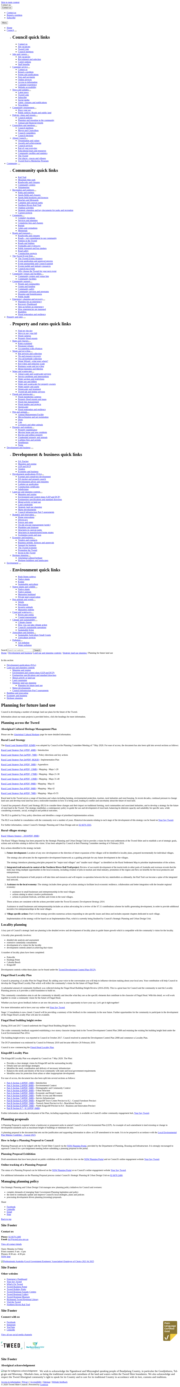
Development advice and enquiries (33, 481)
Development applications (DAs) (27, 474)
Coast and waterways (21, 612)
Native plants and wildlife (23, 587)
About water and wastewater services (34, 374)
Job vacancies (24, 57)
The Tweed (23, 156)
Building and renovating (23, 514)
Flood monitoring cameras (29, 397)
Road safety (23, 251)
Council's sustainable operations (32, 627)
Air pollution (23, 642)
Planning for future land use (30, 685)
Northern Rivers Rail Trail (29, 205)
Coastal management (27, 617)
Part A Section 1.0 (20, 1083)
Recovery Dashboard (27, 304)
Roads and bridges (26, 243)
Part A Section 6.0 (20, 1095)
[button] (90, 729)
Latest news (23, 92)
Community (12, 163)
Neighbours (23, 442)
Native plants (24, 589)
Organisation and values (28, 140)
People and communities (29, 284)
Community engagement (23, 107)
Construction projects (27, 253)
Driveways (23, 520)
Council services (25, 145)
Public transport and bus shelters (32, 248)
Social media (23, 100)
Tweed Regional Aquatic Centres (21, 1292)
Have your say (24, 110)
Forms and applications (28, 74)
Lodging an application (28, 484)
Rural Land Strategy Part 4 (19, 769)
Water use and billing (27, 381)
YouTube (11, 1327)
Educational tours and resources (32, 151)
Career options (24, 62)
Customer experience (27, 85)
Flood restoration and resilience (32, 314)
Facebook (11, 1322)
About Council (19, 138)
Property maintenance (27, 430)
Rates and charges (20, 341)
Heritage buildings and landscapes (33, 560)
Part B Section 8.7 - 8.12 (23, 1108)
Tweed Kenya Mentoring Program (33, 161)
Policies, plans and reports (23, 115)
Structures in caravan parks (30, 530)
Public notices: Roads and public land (34, 112)
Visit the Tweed (14, 1302)
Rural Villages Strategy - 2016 (20, 836)
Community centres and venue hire (33, 276)
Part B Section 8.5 (20, 1106)
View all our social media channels (16, 1334)
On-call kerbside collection (30, 358)
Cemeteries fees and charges (30, 223)
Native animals (24, 592)
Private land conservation (29, 597)
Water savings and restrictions (31, 379)
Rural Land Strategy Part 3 (18, 764)
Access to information (27, 82)
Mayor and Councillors (28, 130)
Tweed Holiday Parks (16, 1289)
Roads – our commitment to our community (37, 238)
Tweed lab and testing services (31, 391)
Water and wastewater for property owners (37, 384)
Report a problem (25, 72)
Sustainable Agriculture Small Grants (34, 635)
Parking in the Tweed (27, 241)
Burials (21, 225)
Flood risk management (28, 402)
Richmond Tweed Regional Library (22, 1299)
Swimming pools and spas (29, 535)
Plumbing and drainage (28, 527)
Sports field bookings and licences (33, 197)
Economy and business (22, 537)
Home (4, 653)
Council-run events (26, 268)
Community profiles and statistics (32, 153)
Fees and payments (26, 77)
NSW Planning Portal (76, 1146)
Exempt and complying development (34, 476)
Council (10, 30)
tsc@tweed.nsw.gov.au (18, 1239)
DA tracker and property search (32, 479)
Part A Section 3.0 (20, 1088)
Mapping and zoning (27, 494)
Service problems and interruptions (33, 376)
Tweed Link (23, 95)
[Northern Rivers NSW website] (35, 1348)
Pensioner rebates (25, 346)
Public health (24, 296)
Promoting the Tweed (27, 550)
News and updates (20, 90)
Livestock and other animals (30, 424)
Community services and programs (33, 291)
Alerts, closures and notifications (32, 102)
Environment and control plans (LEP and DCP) (39, 497)
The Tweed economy (27, 548)
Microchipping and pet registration (33, 417)
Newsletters (23, 105)
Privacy (25, 1382)
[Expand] (29, 67)
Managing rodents (26, 609)
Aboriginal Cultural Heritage (26, 734)
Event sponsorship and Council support (35, 263)
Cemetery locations (26, 218)
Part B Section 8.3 (20, 1103)
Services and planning (28, 220)
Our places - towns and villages (32, 158)
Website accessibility (27, 87)
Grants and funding (26, 286)
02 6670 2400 (116, 1175)
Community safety (26, 289)
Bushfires (22, 312)
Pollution (16, 640)
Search (4, 650)
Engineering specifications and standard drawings (40, 499)
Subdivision (23, 489)
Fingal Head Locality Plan (42, 1047)
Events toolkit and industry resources (34, 266)
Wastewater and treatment (29, 389)
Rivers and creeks (26, 615)
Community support (21, 281)
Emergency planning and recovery (27, 299)
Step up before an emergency (31, 307)
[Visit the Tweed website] (13, 1348)
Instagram (11, 1325)
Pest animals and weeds (22, 599)
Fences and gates (25, 522)
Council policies (25, 118)
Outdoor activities (26, 208)
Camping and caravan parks (30, 202)
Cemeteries (17, 215)
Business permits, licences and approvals (36, 542)
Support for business (27, 545)
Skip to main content (10, 2)
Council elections (25, 135)
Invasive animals (25, 607)
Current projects (25, 213)
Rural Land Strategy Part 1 (18, 750)
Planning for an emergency (30, 301)
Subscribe (22, 97)
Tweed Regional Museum (18, 1297)
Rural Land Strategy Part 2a (19, 755)
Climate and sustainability (23, 620)
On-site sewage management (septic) (34, 525)
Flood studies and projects (29, 404)
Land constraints (25, 504)
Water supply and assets (28, 386)
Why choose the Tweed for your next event (37, 271)
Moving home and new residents (32, 432)
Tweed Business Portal (17, 1287)
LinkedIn (11, 1330)
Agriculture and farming (23, 632)
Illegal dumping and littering (30, 369)
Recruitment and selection (29, 59)
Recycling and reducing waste (31, 364)
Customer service (20, 67)
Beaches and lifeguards (28, 200)
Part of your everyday (27, 148)
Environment (12, 563)
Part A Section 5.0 (20, 1093)
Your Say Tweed (165, 820)
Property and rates (15, 317)
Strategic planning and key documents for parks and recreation (45, 210)
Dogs (20, 419)
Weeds (21, 602)
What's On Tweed (15, 1284)
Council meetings (25, 128)
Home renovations (26, 517)
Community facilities (27, 279)
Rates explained (25, 343)
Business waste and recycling (31, 366)
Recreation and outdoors (23, 190)
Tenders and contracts (27, 540)
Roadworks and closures (29, 235)
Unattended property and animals (32, 437)
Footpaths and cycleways (29, 246)
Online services (25, 79)
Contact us (22, 69)
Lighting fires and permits (29, 440)
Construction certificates (28, 487)
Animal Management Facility (31, 414)
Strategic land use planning (30, 507)
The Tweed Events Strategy (30, 258)
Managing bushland (27, 594)
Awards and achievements (29, 143)
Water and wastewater (22, 371)
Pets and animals (19, 412)
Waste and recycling (21, 351)
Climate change (25, 622)
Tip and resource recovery (29, 356)
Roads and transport (21, 233)
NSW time (6, 1256)
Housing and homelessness (30, 294)
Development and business (19, 447)
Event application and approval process (35, 261)
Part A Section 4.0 (20, 1090)
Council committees (27, 133)
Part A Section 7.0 (20, 1098)
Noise (20, 445)
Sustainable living (26, 630)
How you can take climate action (32, 625)
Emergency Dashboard (17, 1279)
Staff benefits (24, 64)
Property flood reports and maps (32, 399)
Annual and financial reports (30, 123)
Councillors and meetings (23, 125)
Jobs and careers (19, 54)
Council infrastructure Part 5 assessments (36, 512)
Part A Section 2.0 (20, 1085)
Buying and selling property (30, 435)
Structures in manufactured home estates (36, 532)
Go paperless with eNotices (30, 348)
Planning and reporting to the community (36, 120)
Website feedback (60, 1382)
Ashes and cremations (27, 228)
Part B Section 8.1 (20, 1100)
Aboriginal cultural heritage (30, 558)
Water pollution (25, 645)
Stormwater (23, 407)
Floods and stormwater (22, 394)
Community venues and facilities (26, 274)
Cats (20, 422)
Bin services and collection (30, 353)
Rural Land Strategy (20, 745)
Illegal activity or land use (29, 502)
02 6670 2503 (85, 825)
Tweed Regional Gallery (18, 1294)
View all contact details (11, 1244)
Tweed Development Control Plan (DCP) (77, 969)
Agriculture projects (27, 637)
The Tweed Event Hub (22, 256)
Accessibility (36, 1382)
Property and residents (22, 427)
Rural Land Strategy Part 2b (20, 760)
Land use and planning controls (26, 492)
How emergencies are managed (32, 309)
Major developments (27, 509)
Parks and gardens (26, 192)
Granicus (44, 1384)
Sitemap (46, 1382)
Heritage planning (20, 555)
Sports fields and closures (29, 195)
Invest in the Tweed (26, 553)
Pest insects (23, 604)
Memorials (22, 230)
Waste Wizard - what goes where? (33, 361)
